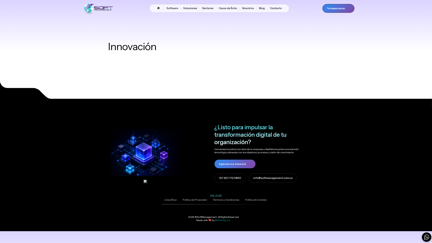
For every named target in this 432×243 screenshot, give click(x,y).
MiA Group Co (223, 220)
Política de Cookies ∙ (256, 199)
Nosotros (248, 8)
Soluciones (190, 8)
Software (172, 8)
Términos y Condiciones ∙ (226, 199)
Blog (262, 8)
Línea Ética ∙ (171, 199)
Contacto (276, 8)
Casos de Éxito (228, 8)
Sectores (207, 8)
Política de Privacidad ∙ (195, 199)
